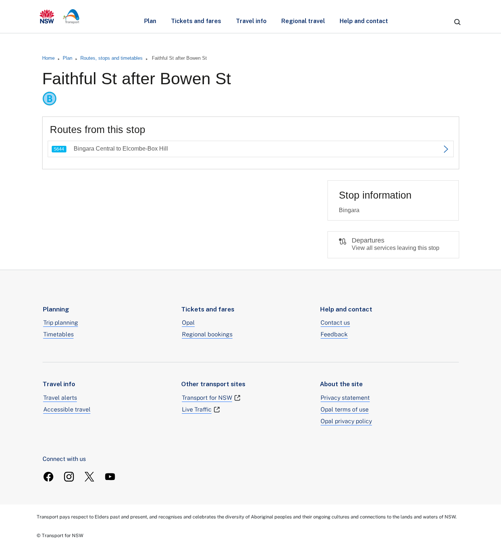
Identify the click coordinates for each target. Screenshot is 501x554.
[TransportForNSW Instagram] (69, 476)
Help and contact (364, 21)
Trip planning (60, 322)
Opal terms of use (345, 409)
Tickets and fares (196, 21)
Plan (150, 21)
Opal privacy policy (346, 421)
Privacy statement (345, 397)
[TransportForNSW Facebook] (48, 476)
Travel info (251, 21)
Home (48, 58)
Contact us (335, 322)
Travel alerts (60, 397)
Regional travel (303, 21)
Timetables (58, 334)
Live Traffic (197, 409)
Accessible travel (67, 409)
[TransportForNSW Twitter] (89, 476)
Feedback (334, 334)
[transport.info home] (59, 16)
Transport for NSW (207, 397)
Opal (188, 322)
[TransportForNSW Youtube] (110, 476)
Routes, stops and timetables (111, 58)
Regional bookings (207, 334)
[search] (457, 22)
